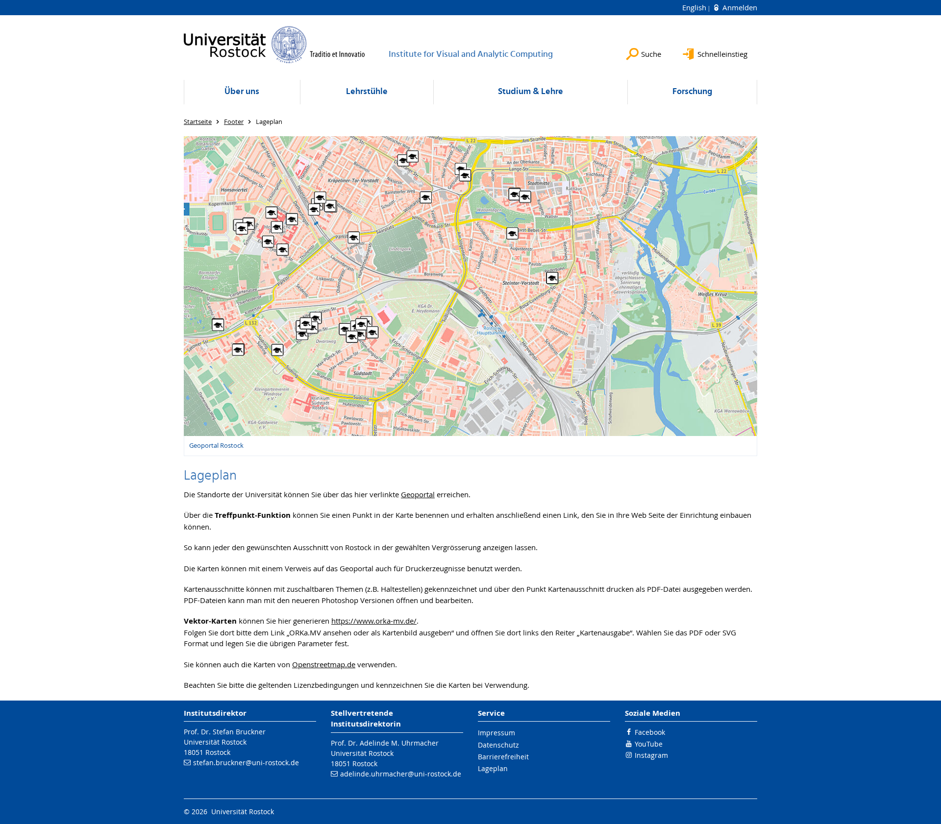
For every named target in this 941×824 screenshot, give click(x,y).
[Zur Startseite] (274, 44)
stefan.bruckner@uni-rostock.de (246, 762)
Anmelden (738, 7)
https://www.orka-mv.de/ (374, 621)
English (695, 7)
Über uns (241, 92)
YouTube (649, 744)
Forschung (692, 92)
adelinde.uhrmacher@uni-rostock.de (400, 773)
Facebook (650, 732)
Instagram (651, 755)
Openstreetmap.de (323, 664)
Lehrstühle (367, 92)
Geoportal (418, 494)
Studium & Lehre (530, 92)
